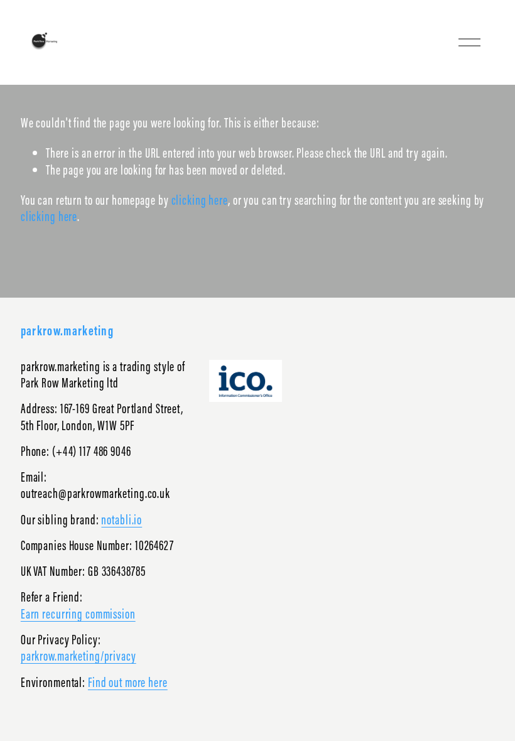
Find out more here (128, 682)
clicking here (199, 200)
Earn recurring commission (78, 614)
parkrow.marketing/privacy (78, 656)
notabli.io (121, 520)
